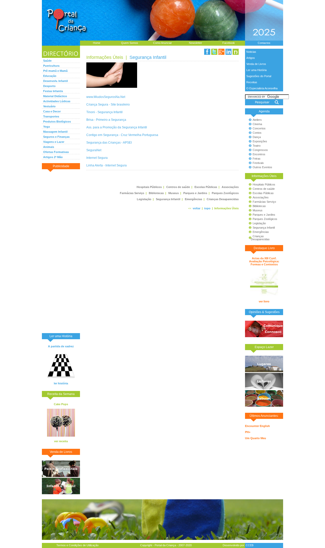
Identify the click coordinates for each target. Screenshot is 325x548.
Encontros (259, 154)
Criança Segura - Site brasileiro (108, 104)
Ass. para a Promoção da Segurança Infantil (116, 127)
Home (96, 42)
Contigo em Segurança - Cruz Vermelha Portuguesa (122, 134)
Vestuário (49, 106)
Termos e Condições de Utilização (77, 545)
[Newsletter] (236, 52)
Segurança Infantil (264, 227)
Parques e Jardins (264, 214)
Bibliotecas (259, 206)
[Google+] (221, 52)
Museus (258, 210)
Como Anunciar (162, 42)
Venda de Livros (256, 63)
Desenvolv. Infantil (55, 80)
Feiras (257, 158)
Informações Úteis (104, 57)
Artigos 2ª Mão (53, 157)
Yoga (46, 126)
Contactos (264, 42)
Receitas (251, 82)
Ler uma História (256, 70)
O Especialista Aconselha (262, 88)
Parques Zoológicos (265, 218)
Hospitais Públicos (264, 184)
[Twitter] (214, 52)
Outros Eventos (262, 167)
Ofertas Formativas (56, 151)
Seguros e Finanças (56, 136)
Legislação (259, 223)
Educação (49, 75)
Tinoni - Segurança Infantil (104, 112)
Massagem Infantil (55, 131)
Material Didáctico (55, 96)
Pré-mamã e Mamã (55, 70)
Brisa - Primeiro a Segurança (106, 119)
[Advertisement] (61, 251)
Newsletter (195, 42)
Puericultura (51, 65)
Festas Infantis (53, 91)
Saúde (47, 60)
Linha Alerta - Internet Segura (106, 165)
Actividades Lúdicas (56, 101)
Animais (48, 146)
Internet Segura (97, 157)
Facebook (228, 42)
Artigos (250, 57)
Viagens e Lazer (53, 141)
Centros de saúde (264, 188)
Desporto (49, 86)
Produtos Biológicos (57, 121)
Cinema (257, 124)
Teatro (257, 145)
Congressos (260, 149)
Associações (261, 197)
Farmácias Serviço (264, 201)
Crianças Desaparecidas (258, 238)
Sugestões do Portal (258, 76)
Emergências (261, 231)
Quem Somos (129, 42)
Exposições (260, 141)
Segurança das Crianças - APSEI (109, 142)
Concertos (259, 128)
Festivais (258, 162)
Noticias (251, 51)
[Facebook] (207, 52)
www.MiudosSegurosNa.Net (105, 96)
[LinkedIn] (228, 52)
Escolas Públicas (263, 193)
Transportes (51, 116)
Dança (257, 137)
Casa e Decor (52, 111)
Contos (257, 132)
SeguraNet (93, 150)
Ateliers (257, 119)
